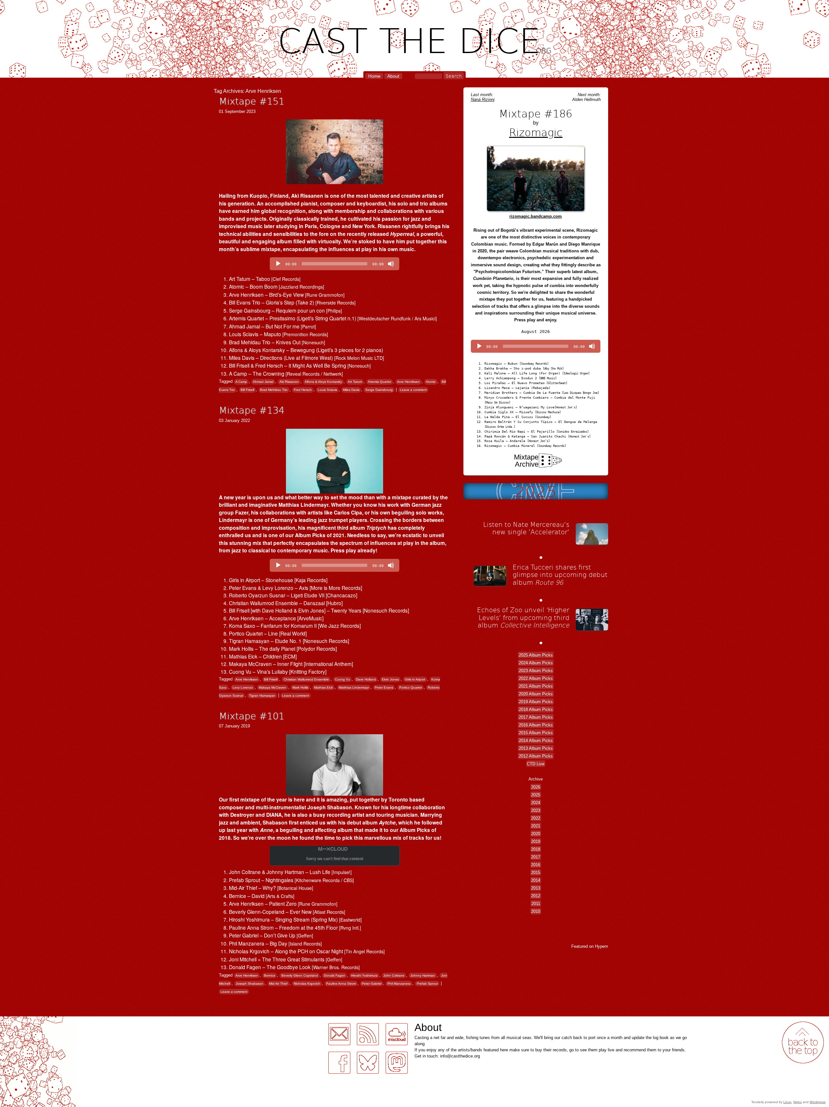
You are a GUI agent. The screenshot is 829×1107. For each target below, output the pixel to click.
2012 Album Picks (536, 755)
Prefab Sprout (427, 983)
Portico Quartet (410, 687)
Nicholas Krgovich (307, 983)
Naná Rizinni (482, 99)
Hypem (601, 946)
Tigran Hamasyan (262, 695)
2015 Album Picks (536, 732)
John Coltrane (393, 975)
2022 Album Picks (536, 678)
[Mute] (391, 263)
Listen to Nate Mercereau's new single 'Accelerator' (526, 528)
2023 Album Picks (536, 670)
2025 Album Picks (536, 654)
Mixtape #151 (251, 100)
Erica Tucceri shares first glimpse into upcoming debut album (560, 574)
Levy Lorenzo (243, 687)
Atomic (431, 381)
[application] (334, 263)
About (393, 76)
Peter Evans (384, 687)
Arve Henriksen (408, 381)
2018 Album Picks (536, 709)
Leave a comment (413, 390)
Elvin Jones (390, 679)
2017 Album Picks (536, 716)
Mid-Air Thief (278, 983)
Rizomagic (535, 132)
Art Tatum (355, 381)
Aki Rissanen (289, 381)
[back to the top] (803, 1042)
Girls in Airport (415, 679)
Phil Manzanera (399, 983)
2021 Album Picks (536, 685)
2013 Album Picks (536, 748)
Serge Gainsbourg (379, 390)
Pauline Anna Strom (341, 983)
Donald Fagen (334, 975)
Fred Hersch (303, 390)
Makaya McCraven (272, 687)
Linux (787, 1102)
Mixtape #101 (251, 715)
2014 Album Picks (536, 740)
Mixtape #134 (251, 409)
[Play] (278, 263)
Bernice (269, 975)
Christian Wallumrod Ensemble (306, 679)
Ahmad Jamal (263, 381)
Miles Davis (351, 390)
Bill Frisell (247, 390)
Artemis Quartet (379, 381)
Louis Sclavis (327, 390)
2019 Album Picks (536, 701)
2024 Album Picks (536, 662)
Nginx (797, 1102)
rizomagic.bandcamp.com (535, 216)
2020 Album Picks (536, 693)
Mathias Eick (323, 687)
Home (374, 76)
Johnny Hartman (422, 975)
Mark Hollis (300, 687)
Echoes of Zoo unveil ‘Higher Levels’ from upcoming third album (523, 617)
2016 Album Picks (536, 724)
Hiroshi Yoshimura (364, 975)
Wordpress (817, 1102)
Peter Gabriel (371, 983)
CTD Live (535, 763)
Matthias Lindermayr (354, 687)
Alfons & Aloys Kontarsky (323, 381)
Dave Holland (366, 679)
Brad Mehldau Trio (274, 390)
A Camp (241, 381)
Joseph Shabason (249, 983)
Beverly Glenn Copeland (299, 975)
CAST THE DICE (415, 39)
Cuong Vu (342, 679)
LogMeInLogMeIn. (20, 1020)
